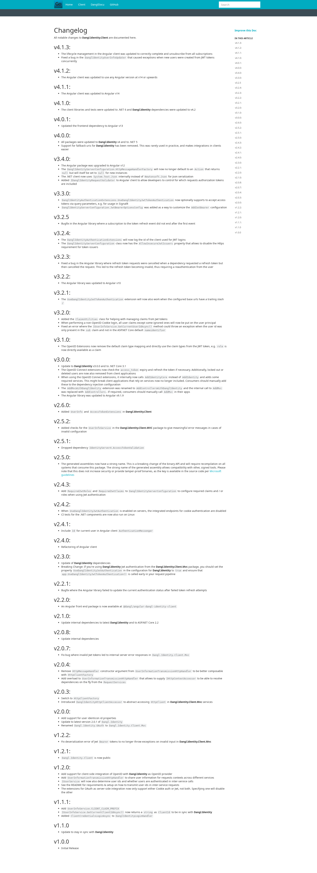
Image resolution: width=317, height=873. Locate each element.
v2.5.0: (238, 137)
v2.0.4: (238, 192)
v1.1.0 (238, 227)
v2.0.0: (238, 202)
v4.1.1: (238, 52)
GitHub (114, 4)
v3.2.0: (238, 107)
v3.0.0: (238, 117)
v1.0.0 (238, 232)
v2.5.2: (238, 127)
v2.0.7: (238, 187)
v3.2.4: (238, 87)
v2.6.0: (238, 122)
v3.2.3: (238, 92)
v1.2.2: (238, 207)
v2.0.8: (238, 182)
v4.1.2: (238, 47)
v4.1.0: (238, 58)
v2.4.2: (238, 147)
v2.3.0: (238, 162)
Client (81, 4)
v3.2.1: (238, 102)
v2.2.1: (238, 167)
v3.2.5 (238, 82)
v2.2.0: (238, 172)
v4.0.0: (238, 67)
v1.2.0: (238, 217)
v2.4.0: (238, 157)
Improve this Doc (245, 30)
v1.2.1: (238, 212)
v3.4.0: (238, 72)
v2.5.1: (238, 132)
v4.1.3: (238, 42)
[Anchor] (51, 47)
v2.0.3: (238, 197)
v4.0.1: (238, 62)
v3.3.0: (238, 77)
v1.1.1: (238, 222)
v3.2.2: (238, 97)
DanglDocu (97, 4)
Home (69, 4)
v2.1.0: (238, 177)
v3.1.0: (238, 112)
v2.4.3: (238, 142)
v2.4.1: (238, 152)
